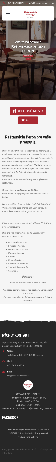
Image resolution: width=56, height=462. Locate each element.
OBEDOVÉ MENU (28, 55)
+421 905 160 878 (15, 3)
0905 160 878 (34, 346)
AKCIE (28, 58)
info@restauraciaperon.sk (41, 3)
